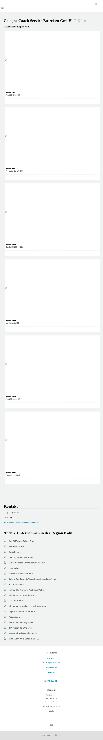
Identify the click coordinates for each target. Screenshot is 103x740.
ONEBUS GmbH (16, 600)
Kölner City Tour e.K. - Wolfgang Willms (27, 590)
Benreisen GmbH (16, 546)
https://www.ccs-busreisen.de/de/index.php (22, 522)
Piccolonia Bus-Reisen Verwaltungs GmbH (28, 606)
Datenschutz (51, 667)
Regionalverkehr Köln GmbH (22, 611)
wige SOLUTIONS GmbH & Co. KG (24, 638)
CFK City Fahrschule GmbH (21, 557)
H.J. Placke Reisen (17, 584)
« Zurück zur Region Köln (16, 26)
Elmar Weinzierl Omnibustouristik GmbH (27, 562)
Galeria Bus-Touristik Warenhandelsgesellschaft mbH (33, 579)
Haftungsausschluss (51, 663)
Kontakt (51, 672)
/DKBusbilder (52, 681)
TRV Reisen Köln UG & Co (20, 628)
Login (51, 711)
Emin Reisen (14, 568)
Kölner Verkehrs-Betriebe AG (22, 595)
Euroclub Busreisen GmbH (21, 573)
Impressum (51, 658)
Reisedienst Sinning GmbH (21, 622)
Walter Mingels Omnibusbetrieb (23, 633)
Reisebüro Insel (16, 617)
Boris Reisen (14, 552)
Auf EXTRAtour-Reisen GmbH (22, 541)
